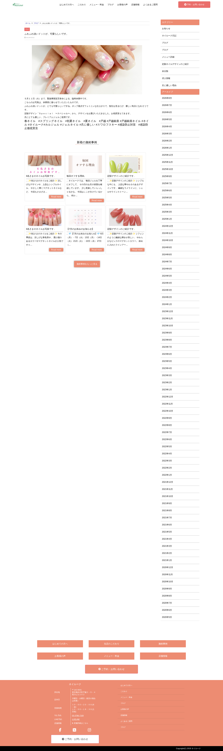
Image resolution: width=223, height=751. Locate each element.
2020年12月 (167, 567)
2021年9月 (167, 503)
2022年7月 (167, 432)
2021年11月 (167, 489)
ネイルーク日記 (169, 36)
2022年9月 (167, 418)
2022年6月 (167, 439)
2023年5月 (167, 361)
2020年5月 (167, 617)
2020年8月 (167, 596)
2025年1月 (167, 219)
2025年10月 (167, 169)
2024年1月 (167, 304)
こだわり (82, 4)
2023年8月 (167, 340)
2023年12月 (167, 311)
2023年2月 (167, 382)
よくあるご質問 (150, 4)
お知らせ (166, 28)
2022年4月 (167, 453)
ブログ (110, 4)
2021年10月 (167, 496)
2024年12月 (167, 226)
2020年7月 (167, 603)
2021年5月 (167, 532)
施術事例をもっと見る (87, 264)
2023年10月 (167, 325)
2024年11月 (167, 233)
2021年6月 (167, 525)
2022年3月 (167, 461)
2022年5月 (167, 446)
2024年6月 (167, 269)
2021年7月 (167, 517)
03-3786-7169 (78, 716)
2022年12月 (167, 397)
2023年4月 (167, 368)
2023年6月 (167, 354)
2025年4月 (167, 205)
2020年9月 (167, 589)
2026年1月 (167, 148)
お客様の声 (122, 4)
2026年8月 (167, 98)
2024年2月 (167, 297)
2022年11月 (167, 404)
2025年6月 (167, 190)
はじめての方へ (66, 4)
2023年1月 (167, 389)
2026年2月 (167, 141)
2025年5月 (167, 198)
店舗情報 (135, 4)
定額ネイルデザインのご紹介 (175, 64)
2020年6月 (167, 610)
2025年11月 (167, 162)
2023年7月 (167, 347)
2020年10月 (167, 581)
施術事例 (163, 644)
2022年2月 (167, 468)
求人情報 (166, 78)
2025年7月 (167, 183)
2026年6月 (167, 112)
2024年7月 (167, 262)
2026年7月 (167, 105)
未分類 (165, 71)
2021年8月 (167, 510)
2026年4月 (167, 126)
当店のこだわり (111, 644)
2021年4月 (167, 539)
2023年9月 (167, 333)
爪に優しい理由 (169, 85)
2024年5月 (167, 276)
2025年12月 (167, 155)
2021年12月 (167, 482)
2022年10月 (167, 411)
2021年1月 (167, 560)
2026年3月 (167, 134)
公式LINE (76, 719)
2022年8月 (167, 425)
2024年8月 (167, 254)
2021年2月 (167, 553)
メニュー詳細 (168, 57)
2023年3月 (167, 375)
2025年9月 (167, 176)
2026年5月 (167, 119)
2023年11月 (167, 318)
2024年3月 (167, 290)
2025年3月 (167, 212)
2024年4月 (167, 283)
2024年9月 (167, 247)
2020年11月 (167, 574)
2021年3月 (167, 546)
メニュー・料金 (96, 4)
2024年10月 (167, 240)
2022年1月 (167, 475)
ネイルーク (75, 684)
